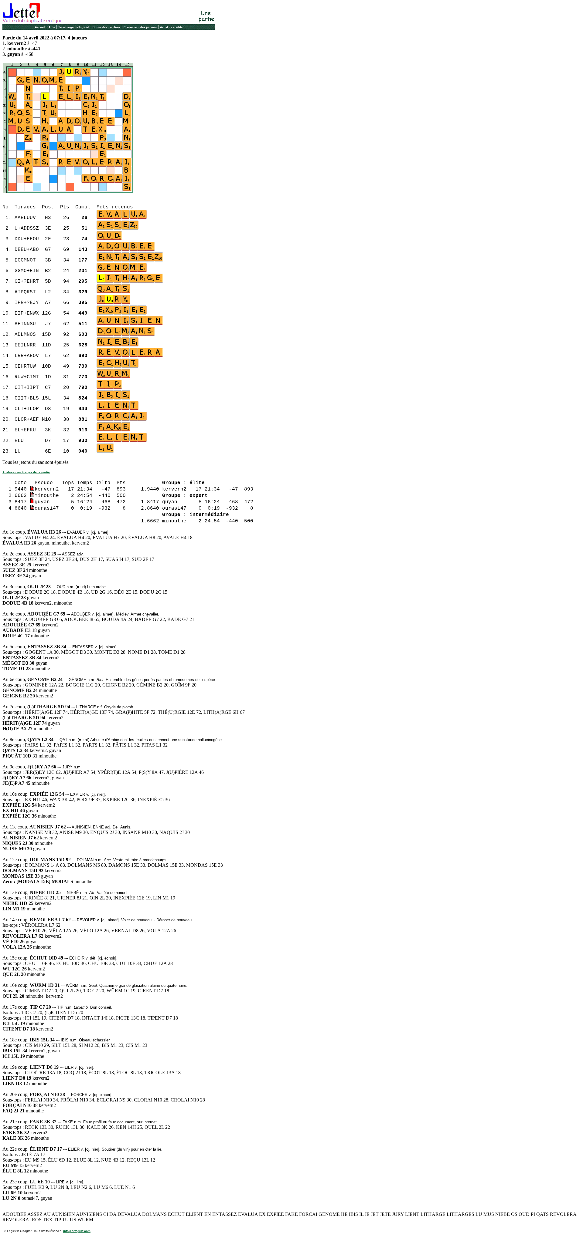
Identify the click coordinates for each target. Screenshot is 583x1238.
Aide (52, 27)
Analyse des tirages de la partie (26, 472)
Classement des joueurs (140, 27)
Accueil (40, 27)
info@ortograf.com (76, 1231)
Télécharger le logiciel (73, 27)
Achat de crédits (171, 27)
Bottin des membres (106, 27)
